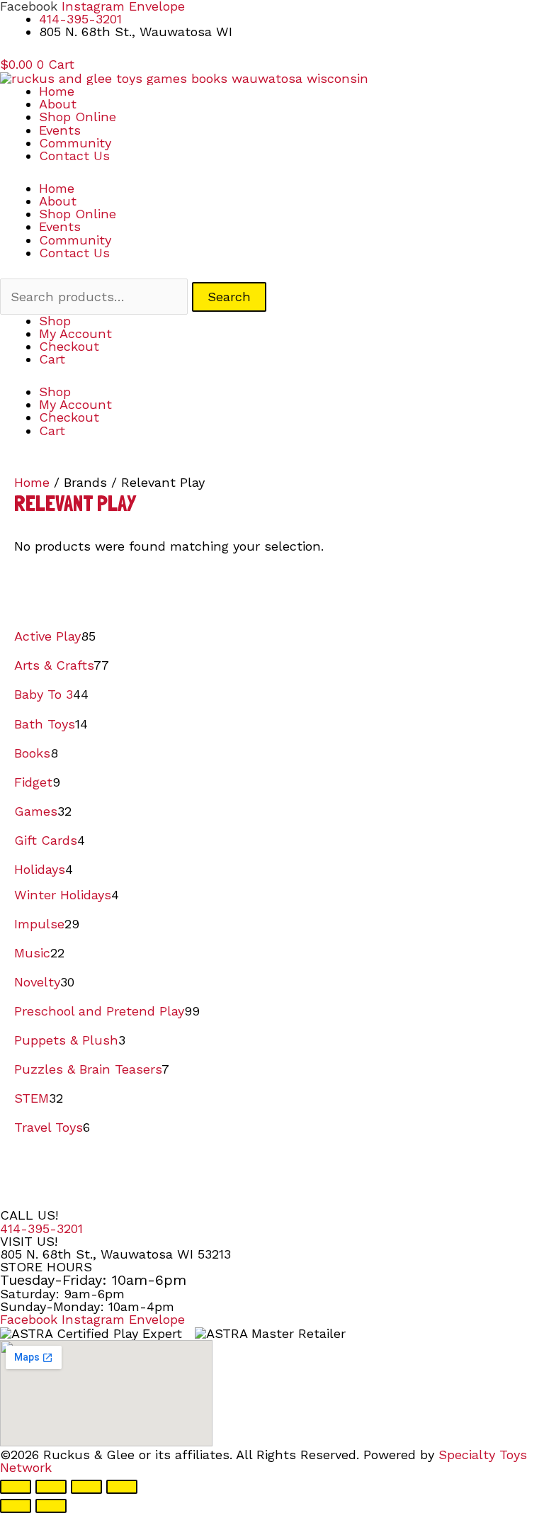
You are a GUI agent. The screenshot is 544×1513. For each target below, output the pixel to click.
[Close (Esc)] (121, 1487)
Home (56, 91)
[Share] (86, 1487)
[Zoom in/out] (15, 1487)
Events (60, 130)
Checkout (69, 346)
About (57, 103)
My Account (75, 333)
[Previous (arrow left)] (15, 1506)
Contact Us (74, 155)
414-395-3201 (41, 1228)
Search (229, 296)
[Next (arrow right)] (51, 1506)
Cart (52, 358)
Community (75, 142)
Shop (55, 320)
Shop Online (77, 116)
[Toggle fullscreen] (51, 1487)
